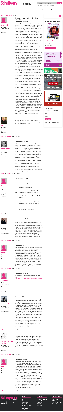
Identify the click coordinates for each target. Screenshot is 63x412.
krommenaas (5, 149)
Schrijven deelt (25, 410)
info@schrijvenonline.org (7, 402)
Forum (23, 401)
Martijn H (4, 366)
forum (6, 15)
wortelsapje (4, 25)
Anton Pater (4, 280)
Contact (58, 9)
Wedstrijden (28, 9)
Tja (2, 125)
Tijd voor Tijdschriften (57, 402)
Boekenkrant (55, 399)
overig (10, 15)
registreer (9, 136)
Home (2, 9)
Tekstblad (54, 401)
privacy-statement (57, 124)
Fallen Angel (5, 304)
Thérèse (3, 186)
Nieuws (23, 399)
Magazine (42, 9)
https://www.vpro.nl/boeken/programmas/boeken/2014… (29, 278)
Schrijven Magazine (26, 405)
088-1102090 (4, 403)
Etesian (3, 252)
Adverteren (25, 408)
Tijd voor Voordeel (56, 404)
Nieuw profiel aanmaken (41, 5)
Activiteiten (36, 9)
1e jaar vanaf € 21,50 (50, 48)
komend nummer (50, 42)
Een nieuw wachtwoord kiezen (53, 5)
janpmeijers (5, 226)
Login (2, 136)
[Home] (9, 3)
